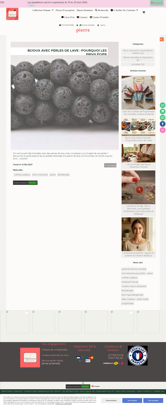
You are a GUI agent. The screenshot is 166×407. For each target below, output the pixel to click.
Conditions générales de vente (55, 355)
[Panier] (162, 111)
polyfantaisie (128, 303)
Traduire (18, 5)
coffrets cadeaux (22, 174)
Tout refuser (132, 400)
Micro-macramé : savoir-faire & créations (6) (138, 51)
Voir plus (110, 165)
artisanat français (130, 282)
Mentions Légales (12, 391)
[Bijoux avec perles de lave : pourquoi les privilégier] (65, 95)
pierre (52, 174)
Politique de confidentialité (54, 349)
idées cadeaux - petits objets (135, 299)
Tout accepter (153, 400)
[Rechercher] (162, 39)
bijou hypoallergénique (132, 295)
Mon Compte (145, 391)
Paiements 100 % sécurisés (85, 348)
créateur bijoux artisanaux (134, 286)
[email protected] (51, 363)
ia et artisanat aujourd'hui (133, 273)
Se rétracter (70, 391)
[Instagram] (162, 130)
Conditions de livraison (113, 348)
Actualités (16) (137, 64)
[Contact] (162, 105)
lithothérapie (63, 174)
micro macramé (40, 174)
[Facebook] (162, 124)
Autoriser (32, 183)
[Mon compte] (162, 117)
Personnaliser (111, 400)
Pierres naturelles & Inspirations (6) (138, 58)
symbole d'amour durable (134, 269)
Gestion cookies (126, 391)
